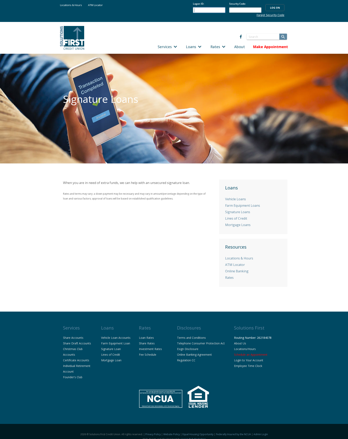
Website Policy (171, 434)
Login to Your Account (248, 360)
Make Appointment (270, 46)
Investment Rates (150, 349)
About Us (240, 343)
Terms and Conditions (191, 338)
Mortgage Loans (238, 225)
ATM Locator (95, 5)
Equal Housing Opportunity (197, 434)
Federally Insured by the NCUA (233, 434)
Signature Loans (237, 212)
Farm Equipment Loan (115, 343)
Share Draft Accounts (77, 343)
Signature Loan (111, 349)
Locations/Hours (245, 349)
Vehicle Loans (235, 199)
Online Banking (237, 271)
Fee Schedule (147, 354)
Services (166, 46)
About (239, 46)
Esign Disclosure (187, 349)
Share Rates (147, 343)
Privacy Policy (153, 434)
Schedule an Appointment (250, 354)
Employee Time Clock (248, 366)
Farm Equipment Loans (242, 205)
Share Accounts (73, 338)
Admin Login (261, 434)
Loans (192, 46)
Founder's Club (72, 377)
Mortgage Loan (111, 360)
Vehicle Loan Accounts (115, 338)
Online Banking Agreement (194, 354)
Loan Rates (146, 338)
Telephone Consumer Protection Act (201, 343)
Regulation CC (186, 360)
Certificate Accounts (76, 360)
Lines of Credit (236, 218)
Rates (216, 46)
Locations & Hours (71, 5)
